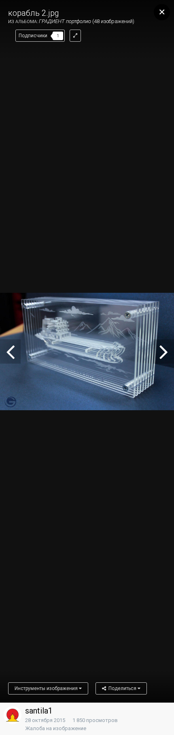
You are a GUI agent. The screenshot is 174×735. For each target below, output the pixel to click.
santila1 (39, 711)
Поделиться (122, 688)
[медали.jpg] (10, 351)
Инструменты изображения (47, 688)
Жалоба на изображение (55, 728)
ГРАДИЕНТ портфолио (65, 21)
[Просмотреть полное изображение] (75, 36)
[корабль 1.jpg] (163, 351)
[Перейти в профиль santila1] (12, 715)
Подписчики (33, 35)
